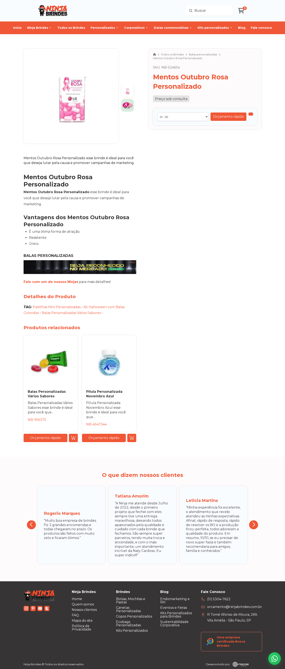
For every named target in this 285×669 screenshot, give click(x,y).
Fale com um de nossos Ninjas (51, 282)
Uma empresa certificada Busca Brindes (231, 641)
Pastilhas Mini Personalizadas (57, 307)
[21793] (250, 114)
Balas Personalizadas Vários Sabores (71, 313)
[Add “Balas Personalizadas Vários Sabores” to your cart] (73, 438)
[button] (228, 117)
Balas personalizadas (48, 255)
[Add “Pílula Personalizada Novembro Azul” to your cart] (131, 438)
